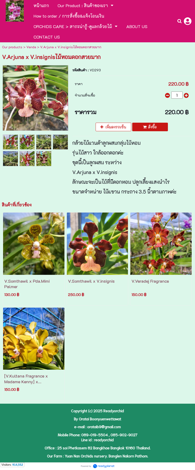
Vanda (31, 47)
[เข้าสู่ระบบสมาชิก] (187, 21)
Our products (12, 47)
